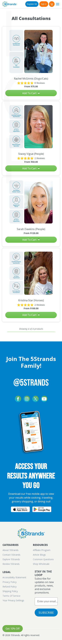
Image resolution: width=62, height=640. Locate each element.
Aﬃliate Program (41, 550)
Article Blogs (39, 554)
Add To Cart (29, 93)
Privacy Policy (10, 581)
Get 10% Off (13, 628)
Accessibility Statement (14, 577)
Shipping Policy (10, 591)
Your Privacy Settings (13, 600)
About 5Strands (10, 550)
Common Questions (43, 559)
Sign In (44, 4)
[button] (52, 4)
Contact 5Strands (11, 554)
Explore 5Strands (11, 559)
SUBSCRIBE (46, 612)
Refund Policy (10, 586)
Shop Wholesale (41, 563)
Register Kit (32, 4)
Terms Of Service (11, 595)
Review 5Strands (11, 563)
